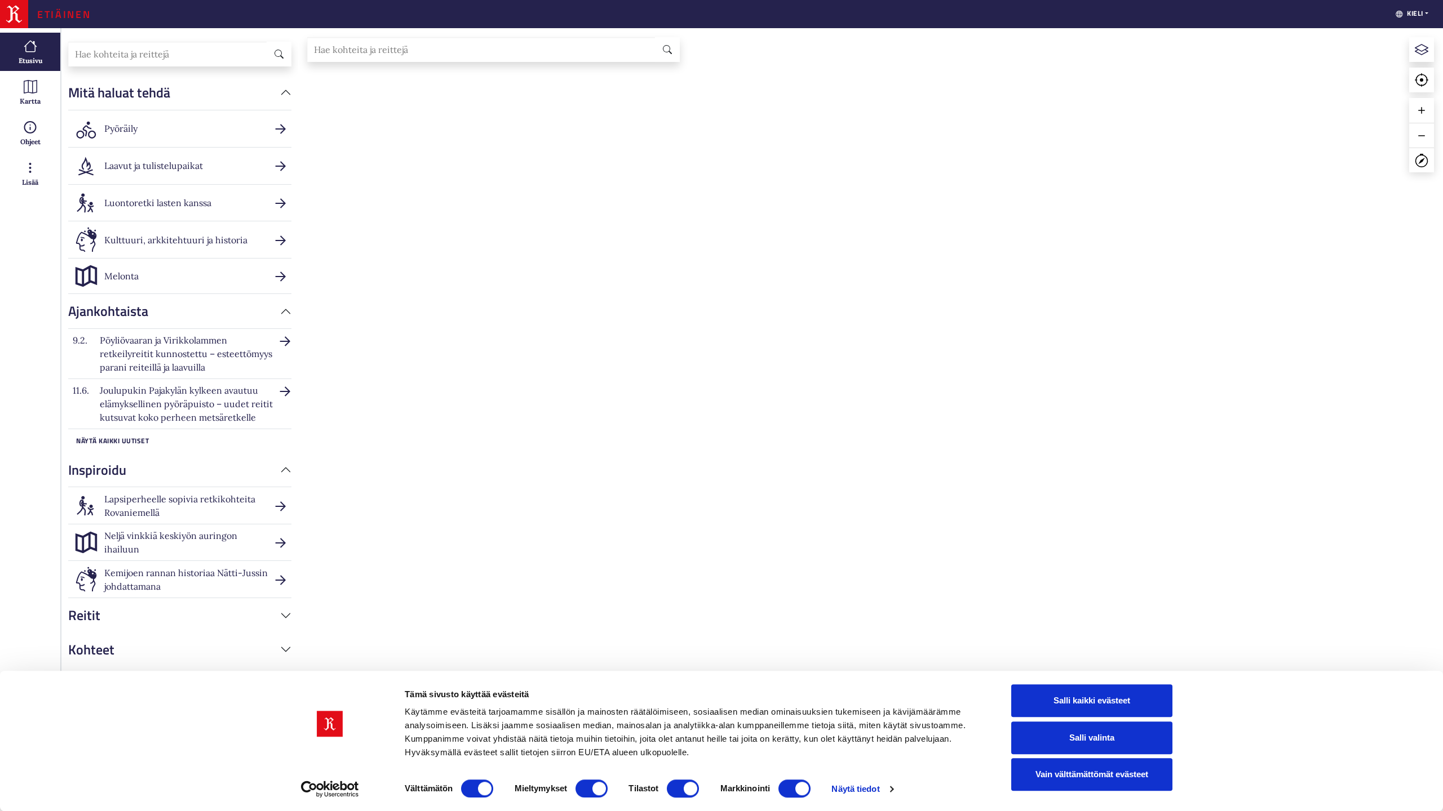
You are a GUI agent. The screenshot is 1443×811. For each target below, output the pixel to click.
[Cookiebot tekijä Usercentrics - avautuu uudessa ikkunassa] (330, 789)
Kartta (30, 101)
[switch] (592, 788)
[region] (870, 419)
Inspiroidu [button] (97, 470)
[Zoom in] (1421, 110)
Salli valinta (1091, 737)
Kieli (1415, 13)
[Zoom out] (1421, 135)
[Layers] (1421, 49)
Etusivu (30, 60)
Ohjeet (30, 141)
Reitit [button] (84, 615)
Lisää (30, 182)
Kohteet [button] (91, 649)
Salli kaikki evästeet (1092, 700)
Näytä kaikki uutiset (112, 440)
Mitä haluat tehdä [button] (119, 92)
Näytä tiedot (855, 789)
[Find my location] (1421, 80)
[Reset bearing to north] (1421, 160)
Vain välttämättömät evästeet (1091, 774)
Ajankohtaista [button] (108, 311)
